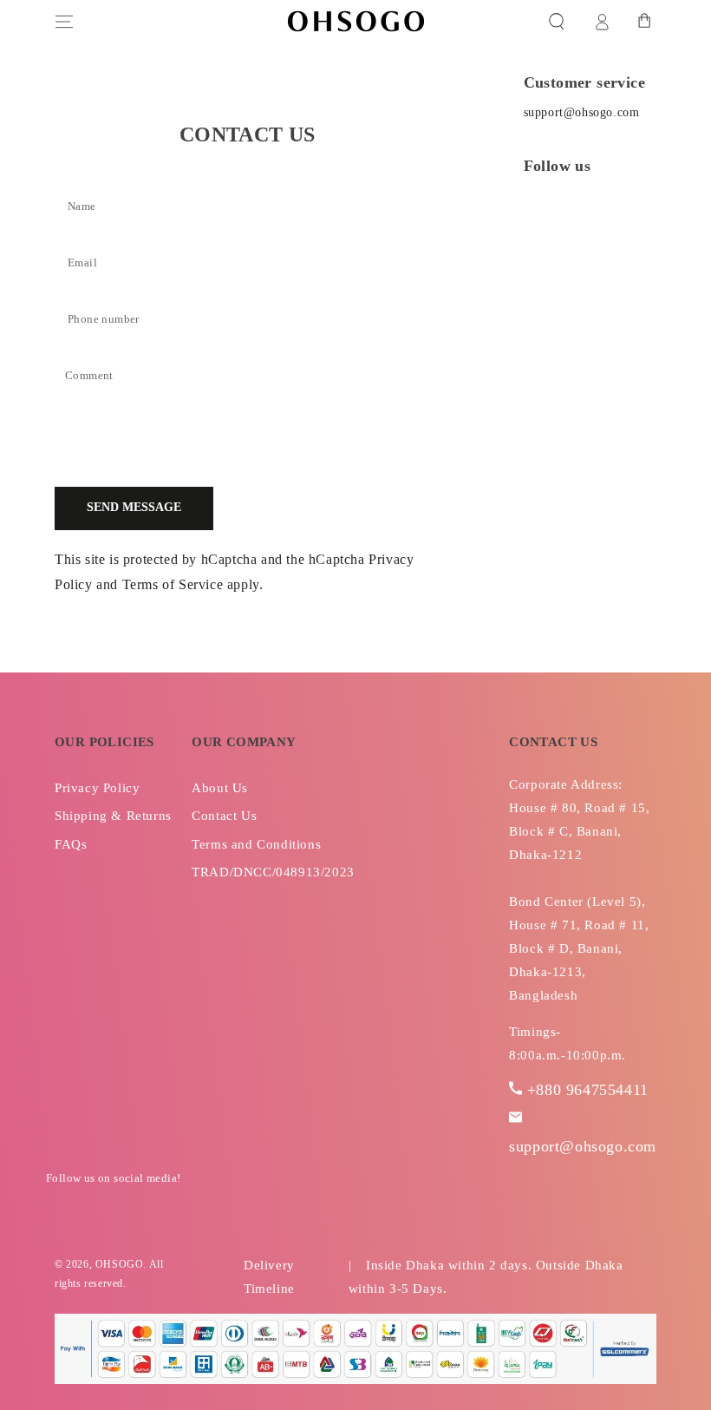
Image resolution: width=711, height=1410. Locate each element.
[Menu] (64, 22)
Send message (134, 507)
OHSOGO (119, 1264)
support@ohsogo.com (582, 112)
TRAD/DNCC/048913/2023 (273, 872)
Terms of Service (173, 584)
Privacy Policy (97, 788)
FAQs (71, 844)
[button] (556, 22)
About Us (220, 788)
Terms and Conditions (256, 844)
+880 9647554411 (588, 1089)
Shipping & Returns (113, 816)
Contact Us (224, 816)
